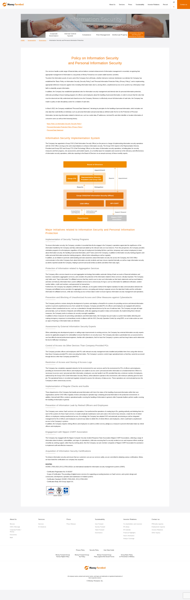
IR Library (126, 527)
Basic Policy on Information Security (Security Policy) (64, 124)
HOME (23, 40)
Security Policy (94, 550)
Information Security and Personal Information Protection (136, 34)
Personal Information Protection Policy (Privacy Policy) (64, 127)
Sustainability (32, 40)
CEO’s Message (15, 527)
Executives (13, 534)
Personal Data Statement (55, 130)
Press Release (71, 524)
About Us (13, 519)
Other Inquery (156, 532)
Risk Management (103, 35)
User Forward (99, 524)
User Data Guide (109, 550)
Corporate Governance (53, 35)
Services (41, 519)
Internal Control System (70, 35)
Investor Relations (130, 519)
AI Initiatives (42, 527)
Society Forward (100, 527)
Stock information (128, 535)
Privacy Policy (80, 550)
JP (174, 2)
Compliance (86, 35)
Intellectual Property (119, 35)
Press (69, 519)
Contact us (156, 519)
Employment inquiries (158, 527)
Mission (12, 524)
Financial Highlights (129, 532)
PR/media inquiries (157, 524)
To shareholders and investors (132, 524)
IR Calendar (127, 530)
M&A (11, 537)
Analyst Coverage (128, 538)
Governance (42, 40)
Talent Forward (99, 530)
